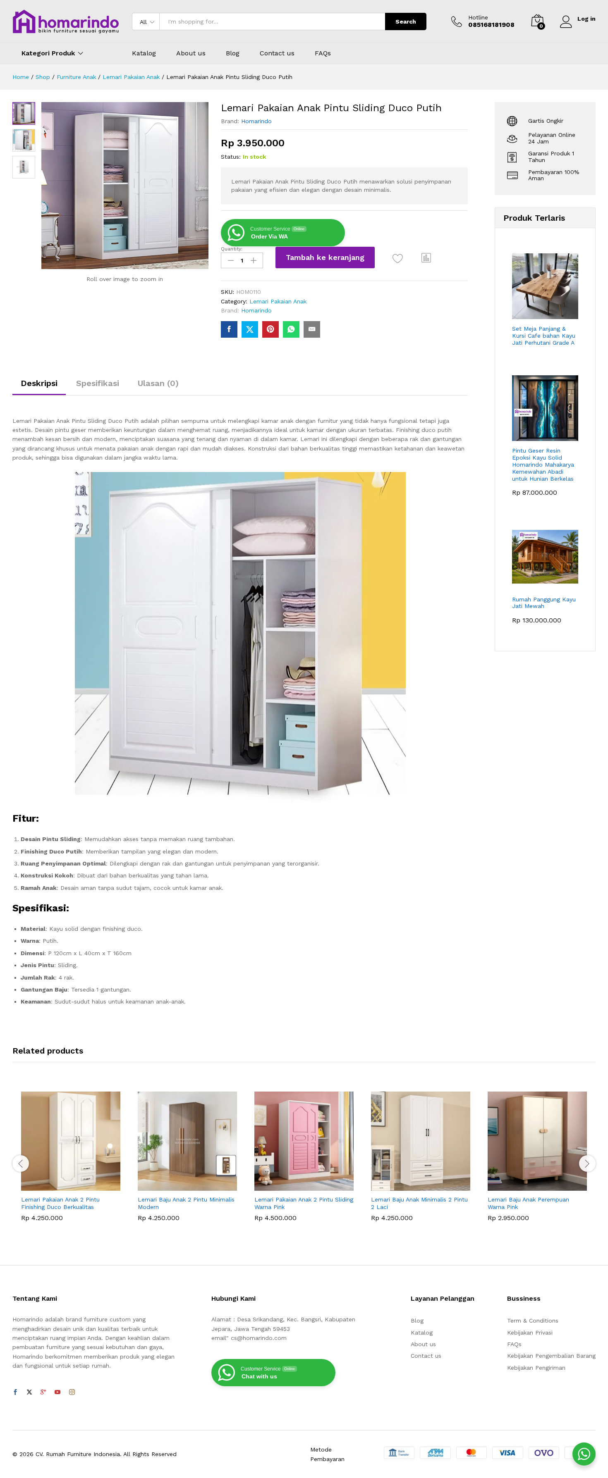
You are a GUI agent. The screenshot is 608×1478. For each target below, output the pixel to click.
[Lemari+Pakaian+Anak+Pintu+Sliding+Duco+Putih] (250, 329)
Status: (231, 156)
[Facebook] (15, 1392)
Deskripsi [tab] (39, 383)
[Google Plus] (43, 1392)
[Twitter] (29, 1392)
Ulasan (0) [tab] (158, 383)
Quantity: (231, 248)
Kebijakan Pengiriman (536, 1367)
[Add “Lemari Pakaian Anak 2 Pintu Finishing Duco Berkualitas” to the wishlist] (78, 1182)
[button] (426, 257)
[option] (70, 1162)
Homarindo (256, 121)
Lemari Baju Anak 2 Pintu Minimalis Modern (186, 1203)
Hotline (478, 17)
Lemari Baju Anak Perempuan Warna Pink (528, 1203)
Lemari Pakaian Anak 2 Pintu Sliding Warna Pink (303, 1203)
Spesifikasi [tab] (97, 383)
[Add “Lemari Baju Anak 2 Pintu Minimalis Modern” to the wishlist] (195, 1182)
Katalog (144, 53)
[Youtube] (57, 1392)
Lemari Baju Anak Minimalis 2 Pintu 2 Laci (419, 1203)
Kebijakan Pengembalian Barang (551, 1355)
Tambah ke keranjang (325, 257)
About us (191, 53)
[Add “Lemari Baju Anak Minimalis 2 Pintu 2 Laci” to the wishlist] (428, 1182)
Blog (232, 53)
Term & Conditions (532, 1320)
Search (405, 21)
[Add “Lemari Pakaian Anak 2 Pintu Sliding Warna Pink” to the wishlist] (311, 1182)
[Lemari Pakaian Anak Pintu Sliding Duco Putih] (229, 329)
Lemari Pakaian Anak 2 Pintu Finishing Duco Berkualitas (60, 1203)
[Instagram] (72, 1392)
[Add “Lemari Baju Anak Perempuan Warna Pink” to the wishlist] (545, 1182)
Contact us (277, 53)
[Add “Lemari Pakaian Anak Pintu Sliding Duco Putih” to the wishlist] (398, 258)
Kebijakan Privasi (530, 1332)
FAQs (323, 53)
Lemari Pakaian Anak (277, 301)
